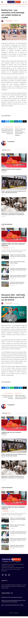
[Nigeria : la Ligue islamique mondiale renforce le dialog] (5, 263)
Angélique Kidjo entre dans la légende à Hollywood (11, 170)
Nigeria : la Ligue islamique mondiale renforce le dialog (17, 262)
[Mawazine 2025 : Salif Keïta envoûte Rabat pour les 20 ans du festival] (14, 314)
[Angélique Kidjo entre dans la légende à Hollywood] (14, 160)
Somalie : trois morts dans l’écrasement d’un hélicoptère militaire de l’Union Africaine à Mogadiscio (20, 132)
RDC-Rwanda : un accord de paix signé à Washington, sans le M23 (7, 397)
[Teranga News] (14, 2)
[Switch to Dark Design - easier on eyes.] (26, 2)
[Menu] (2, 2)
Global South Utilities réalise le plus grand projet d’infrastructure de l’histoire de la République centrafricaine (17, 284)
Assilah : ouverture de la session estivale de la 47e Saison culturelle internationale (13, 192)
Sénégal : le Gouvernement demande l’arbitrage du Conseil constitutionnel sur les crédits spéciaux (18, 256)
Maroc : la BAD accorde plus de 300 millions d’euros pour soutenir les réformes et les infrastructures (7, 131)
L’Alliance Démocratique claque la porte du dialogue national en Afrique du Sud (20, 397)
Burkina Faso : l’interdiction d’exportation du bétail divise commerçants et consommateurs (12, 214)
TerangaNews (8, 20)
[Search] (24, 2)
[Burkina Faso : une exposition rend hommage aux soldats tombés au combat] (14, 32)
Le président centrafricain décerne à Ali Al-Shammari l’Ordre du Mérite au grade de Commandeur (18, 270)
